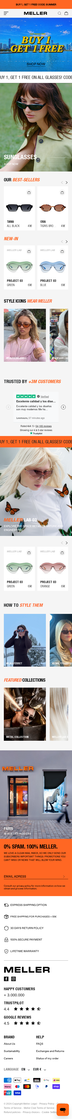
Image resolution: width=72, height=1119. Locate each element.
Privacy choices (31, 1112)
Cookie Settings (50, 1112)
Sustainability (12, 1051)
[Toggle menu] (6, 13)
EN (23, 1069)
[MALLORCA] (36, 794)
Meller (26, 1103)
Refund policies (12, 1112)
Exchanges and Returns (50, 1051)
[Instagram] (13, 979)
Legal (34, 1103)
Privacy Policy (46, 1103)
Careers (8, 1058)
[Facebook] (6, 979)
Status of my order (47, 1058)
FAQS (39, 1043)
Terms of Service (13, 1108)
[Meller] (35, 13)
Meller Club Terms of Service (39, 1108)
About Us (9, 1043)
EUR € (37, 1069)
